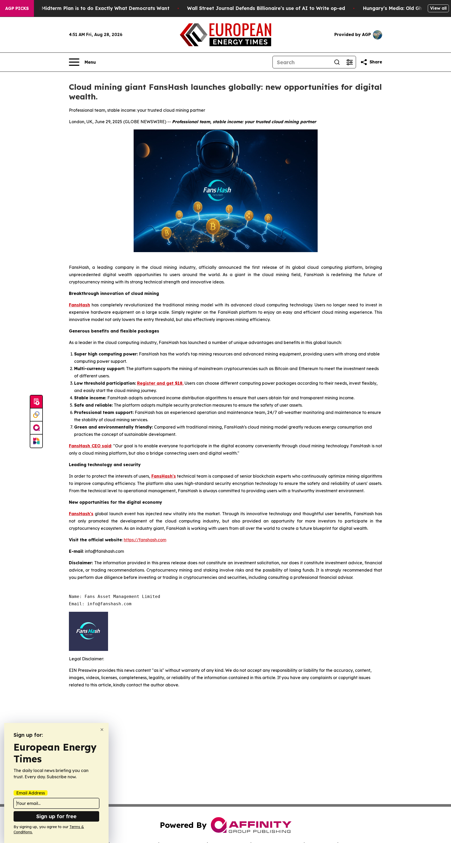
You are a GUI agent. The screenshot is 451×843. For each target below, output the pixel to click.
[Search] (337, 62)
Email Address (30, 792)
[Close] (101, 729)
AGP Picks (17, 8)
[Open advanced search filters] (349, 62)
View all (438, 8)
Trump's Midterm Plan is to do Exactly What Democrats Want (95, 8)
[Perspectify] (36, 415)
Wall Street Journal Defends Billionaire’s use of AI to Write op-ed (266, 8)
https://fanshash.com (145, 539)
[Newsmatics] (36, 441)
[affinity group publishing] (36, 428)
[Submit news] (36, 401)
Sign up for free (56, 816)
